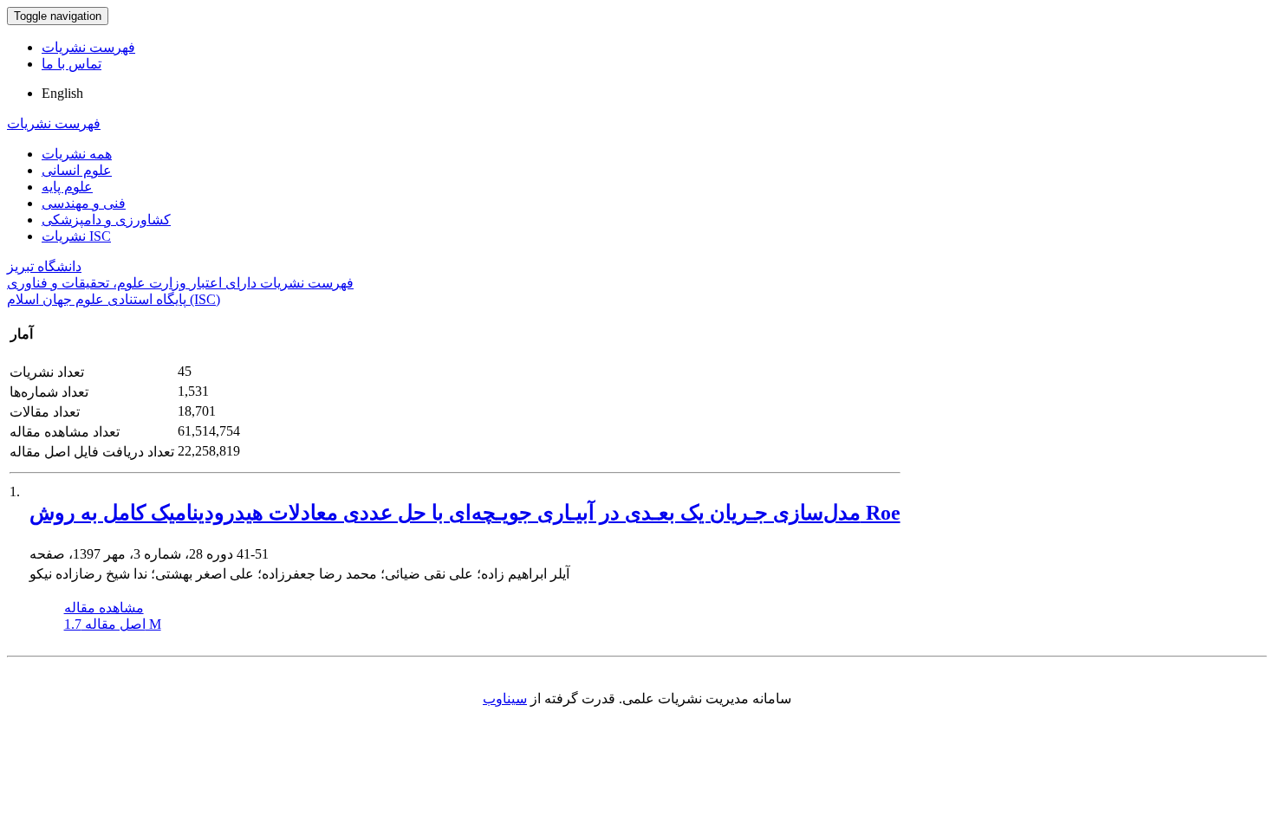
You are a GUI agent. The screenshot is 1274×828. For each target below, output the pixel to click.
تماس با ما (71, 63)
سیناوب (505, 698)
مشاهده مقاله (104, 607)
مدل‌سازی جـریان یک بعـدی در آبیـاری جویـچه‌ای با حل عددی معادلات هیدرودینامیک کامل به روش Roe (464, 512)
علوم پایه (67, 186)
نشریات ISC (76, 236)
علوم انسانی (77, 170)
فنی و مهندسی (84, 203)
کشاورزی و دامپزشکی (106, 219)
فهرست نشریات (88, 47)
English (62, 93)
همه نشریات (77, 153)
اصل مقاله (112, 624)
